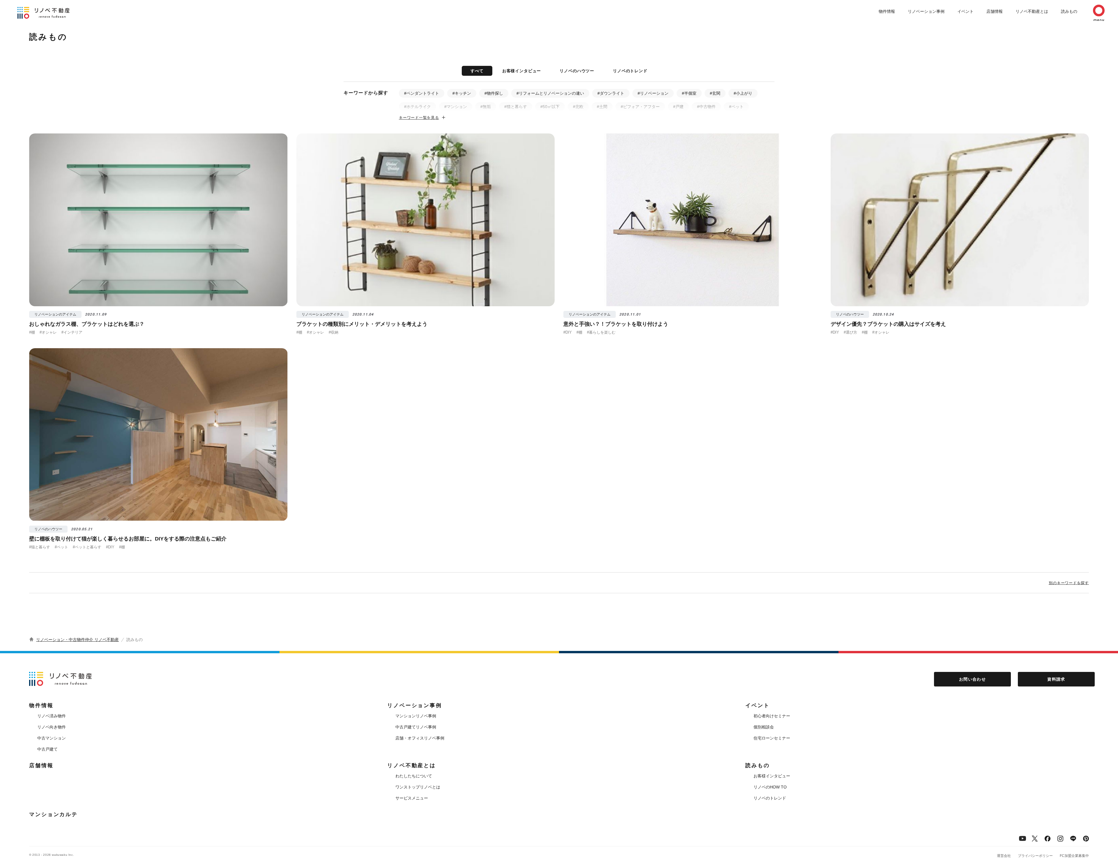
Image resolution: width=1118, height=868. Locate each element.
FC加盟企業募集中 (1074, 856)
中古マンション (51, 738)
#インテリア (71, 332)
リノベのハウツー (577, 70)
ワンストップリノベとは (417, 787)
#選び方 (850, 332)
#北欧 (578, 106)
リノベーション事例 (926, 11)
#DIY (567, 332)
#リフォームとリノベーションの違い (550, 93)
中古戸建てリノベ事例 (415, 727)
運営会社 (1004, 856)
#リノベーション (653, 93)
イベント (965, 11)
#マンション (455, 106)
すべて (477, 70)
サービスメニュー (411, 798)
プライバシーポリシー (1035, 856)
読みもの (1069, 11)
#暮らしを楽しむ (601, 332)
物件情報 (887, 11)
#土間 (602, 106)
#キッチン (461, 93)
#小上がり (743, 93)
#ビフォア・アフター (640, 106)
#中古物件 (706, 106)
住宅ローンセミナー (771, 738)
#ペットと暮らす (87, 547)
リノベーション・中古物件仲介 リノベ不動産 (77, 639)
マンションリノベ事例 (415, 716)
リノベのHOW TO (770, 787)
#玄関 (715, 93)
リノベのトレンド (630, 70)
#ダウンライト (610, 93)
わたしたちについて (413, 776)
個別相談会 (763, 727)
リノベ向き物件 (51, 727)
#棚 (32, 332)
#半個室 (689, 93)
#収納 (333, 332)
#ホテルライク (417, 106)
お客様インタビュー (521, 70)
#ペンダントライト (421, 93)
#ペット (736, 106)
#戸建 (678, 106)
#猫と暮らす (515, 106)
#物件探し (493, 93)
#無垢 (485, 106)
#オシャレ (48, 332)
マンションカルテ (53, 814)
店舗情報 (994, 11)
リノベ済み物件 (51, 716)
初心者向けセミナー (771, 716)
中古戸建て (47, 749)
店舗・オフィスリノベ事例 (419, 738)
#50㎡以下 (550, 106)
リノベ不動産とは (1032, 11)
